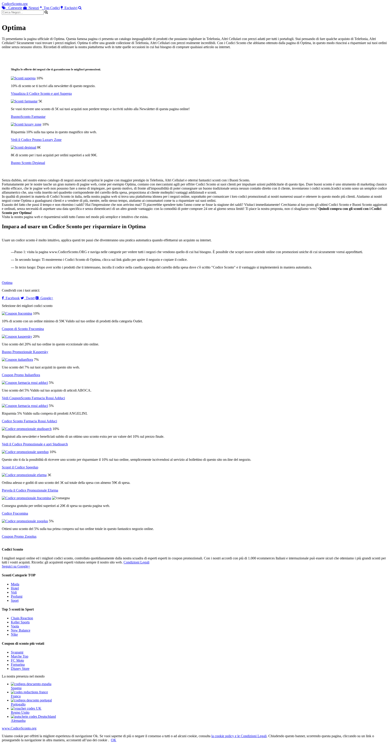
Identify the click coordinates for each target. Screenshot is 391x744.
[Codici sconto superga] (23, 78)
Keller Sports (20, 622)
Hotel (15, 588)
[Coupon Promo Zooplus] (25, 521)
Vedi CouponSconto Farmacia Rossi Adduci (33, 398)
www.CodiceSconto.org (19, 728)
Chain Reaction (22, 618)
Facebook (12, 298)
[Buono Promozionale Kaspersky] (17, 336)
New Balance (20, 630)
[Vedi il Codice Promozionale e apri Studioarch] (27, 429)
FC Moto (17, 660)
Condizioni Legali (136, 562)
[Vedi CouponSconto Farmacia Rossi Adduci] (25, 383)
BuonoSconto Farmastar (28, 117)
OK (113, 740)
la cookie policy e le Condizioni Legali (239, 736)
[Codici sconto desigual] (23, 147)
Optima (7, 283)
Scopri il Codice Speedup (20, 467)
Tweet (29, 298)
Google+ (46, 298)
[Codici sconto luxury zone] (26, 124)
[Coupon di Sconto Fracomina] (17, 313)
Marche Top (19, 656)
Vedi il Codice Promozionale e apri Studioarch (35, 444)
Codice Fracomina (15, 513)
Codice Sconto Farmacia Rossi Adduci (29, 421)
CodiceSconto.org (15, 4)
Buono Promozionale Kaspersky (25, 352)
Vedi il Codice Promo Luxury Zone (36, 140)
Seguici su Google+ (16, 566)
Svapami (17, 652)
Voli (14, 592)
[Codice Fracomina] (26, 498)
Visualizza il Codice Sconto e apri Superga (41, 93)
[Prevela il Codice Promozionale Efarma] (24, 475)
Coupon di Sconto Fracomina (23, 329)
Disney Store (20, 668)
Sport (15, 600)
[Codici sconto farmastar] (24, 101)
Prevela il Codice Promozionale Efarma (30, 490)
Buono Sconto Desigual (28, 163)
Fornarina (18, 664)
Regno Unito (20, 712)
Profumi (16, 596)
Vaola (15, 626)
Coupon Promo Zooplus (19, 536)
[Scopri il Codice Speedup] (25, 452)
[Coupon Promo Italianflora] (17, 359)
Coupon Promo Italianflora (21, 375)
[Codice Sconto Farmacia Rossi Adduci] (25, 406)
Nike (14, 634)
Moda (15, 584)
